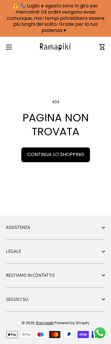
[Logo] (55, 47)
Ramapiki (45, 322)
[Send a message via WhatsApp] (100, 333)
